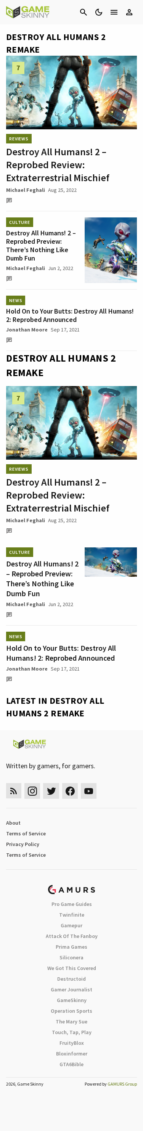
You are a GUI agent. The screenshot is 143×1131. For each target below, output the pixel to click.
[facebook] (70, 791)
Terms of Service (26, 833)
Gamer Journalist (71, 989)
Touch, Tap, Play (72, 1032)
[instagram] (32, 791)
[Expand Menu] (114, 12)
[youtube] (89, 791)
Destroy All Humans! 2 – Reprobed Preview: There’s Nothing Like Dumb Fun (41, 245)
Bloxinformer (71, 1053)
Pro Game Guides (71, 904)
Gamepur (71, 925)
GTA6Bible (71, 1064)
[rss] (13, 791)
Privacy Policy (22, 844)
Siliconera (71, 957)
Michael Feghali (25, 190)
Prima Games (71, 946)
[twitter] (51, 791)
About (13, 822)
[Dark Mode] (98, 12)
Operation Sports (71, 1010)
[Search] (83, 12)
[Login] (129, 12)
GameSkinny (72, 1000)
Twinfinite (71, 914)
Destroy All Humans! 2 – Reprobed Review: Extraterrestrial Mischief (57, 164)
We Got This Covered (71, 968)
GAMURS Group (122, 1084)
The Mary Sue (71, 1021)
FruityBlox (71, 1042)
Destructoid (71, 978)
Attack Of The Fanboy (72, 936)
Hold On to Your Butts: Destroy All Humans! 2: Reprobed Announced (70, 315)
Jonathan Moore (27, 329)
